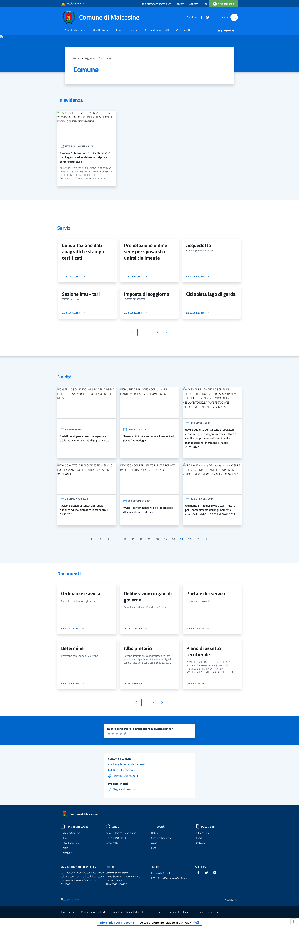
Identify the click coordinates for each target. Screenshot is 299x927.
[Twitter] (207, 17)
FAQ (205, 4)
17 (149, 539)
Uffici (64, 838)
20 (173, 539)
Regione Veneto (75, 3)
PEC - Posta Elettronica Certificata (169, 878)
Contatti (180, 4)
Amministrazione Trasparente (156, 4)
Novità (160, 826)
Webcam (193, 4)
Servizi (116, 826)
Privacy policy (67, 912)
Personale (67, 853)
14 (124, 539)
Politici (65, 848)
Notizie (154, 833)
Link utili (155, 867)
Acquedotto (112, 843)
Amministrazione (77, 826)
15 (133, 539)
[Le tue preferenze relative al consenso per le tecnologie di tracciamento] (294, 922)
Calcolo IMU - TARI (116, 838)
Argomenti (90, 58)
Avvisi (154, 843)
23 (197, 539)
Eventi (154, 848)
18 (157, 539)
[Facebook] (200, 17)
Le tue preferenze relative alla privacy (165, 922)
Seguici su (201, 867)
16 (141, 539)
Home (76, 58)
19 (165, 539)
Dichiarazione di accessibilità (208, 912)
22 (189, 539)
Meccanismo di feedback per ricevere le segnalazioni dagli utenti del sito (116, 912)
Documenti (208, 826)
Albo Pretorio (202, 833)
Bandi (199, 838)
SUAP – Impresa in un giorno (121, 833)
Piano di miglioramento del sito (173, 912)
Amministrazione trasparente (80, 867)
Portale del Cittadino (161, 873)
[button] (234, 17)
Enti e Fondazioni (70, 843)
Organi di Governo (71, 833)
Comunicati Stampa (161, 838)
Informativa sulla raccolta (117, 922)
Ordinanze (201, 843)
